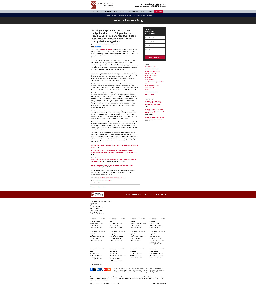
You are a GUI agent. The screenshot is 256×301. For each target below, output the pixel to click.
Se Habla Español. (146, 15)
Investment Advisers (151, 92)
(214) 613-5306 (98, 259)
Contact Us (159, 11)
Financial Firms (150, 67)
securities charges (106, 49)
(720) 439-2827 (118, 227)
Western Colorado (95, 221)
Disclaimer (134, 194)
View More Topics (149, 94)
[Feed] (109, 269)
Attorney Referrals (133, 11)
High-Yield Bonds (108, 180)
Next (104, 187)
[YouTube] (105, 269)
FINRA (148, 77)
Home (92, 11)
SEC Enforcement (150, 75)
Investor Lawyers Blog (102, 5)
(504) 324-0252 (118, 260)
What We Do (108, 11)
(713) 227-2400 (98, 210)
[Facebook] (91, 269)
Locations (150, 11)
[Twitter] (94, 269)
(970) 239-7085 (98, 227)
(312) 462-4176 (138, 240)
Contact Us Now (154, 57)
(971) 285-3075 (138, 227)
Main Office (93, 203)
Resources (122, 11)
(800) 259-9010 (161, 4)
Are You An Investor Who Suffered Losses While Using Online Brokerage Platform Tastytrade (154, 111)
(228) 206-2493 (158, 227)
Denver (112, 221)
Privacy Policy (142, 194)
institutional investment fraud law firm (110, 178)
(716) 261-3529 (158, 244)
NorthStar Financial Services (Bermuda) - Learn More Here (122, 15)
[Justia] (101, 269)
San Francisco (154, 251)
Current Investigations (152, 69)
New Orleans (114, 251)
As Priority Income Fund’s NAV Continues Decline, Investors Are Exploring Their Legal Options (153, 102)
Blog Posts (163, 194)
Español (143, 11)
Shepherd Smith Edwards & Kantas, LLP (109, 283)
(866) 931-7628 (138, 257)
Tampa (92, 235)
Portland (132, 221)
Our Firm (99, 11)
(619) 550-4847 (118, 240)
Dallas (91, 251)
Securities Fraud (150, 73)
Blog (115, 11)
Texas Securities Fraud (152, 85)
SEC (147, 90)
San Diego (113, 235)
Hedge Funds (99, 180)
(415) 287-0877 (158, 257)
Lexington (133, 251)
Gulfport (152, 221)
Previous (92, 187)
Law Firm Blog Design (159, 283)
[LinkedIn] (98, 269)
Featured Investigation (152, 71)
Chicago (132, 235)
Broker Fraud (149, 79)
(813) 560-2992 (98, 240)
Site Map (149, 194)
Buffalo (152, 235)
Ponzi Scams (149, 87)
